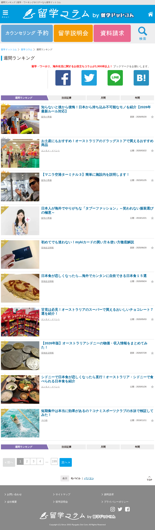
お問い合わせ (14, 494)
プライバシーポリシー (116, 501)
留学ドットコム (9, 49)
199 (54, 461)
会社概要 (12, 501)
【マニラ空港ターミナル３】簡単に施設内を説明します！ (85, 174)
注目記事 (66, 97)
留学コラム (26, 49)
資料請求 (109, 494)
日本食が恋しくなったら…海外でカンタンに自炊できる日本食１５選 (94, 276)
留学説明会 (62, 501)
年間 (137, 97)
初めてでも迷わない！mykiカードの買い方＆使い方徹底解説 (87, 242)
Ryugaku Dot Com (80, 525)
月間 (103, 97)
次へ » (65, 462)
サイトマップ (63, 494)
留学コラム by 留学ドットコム (150, 14)
